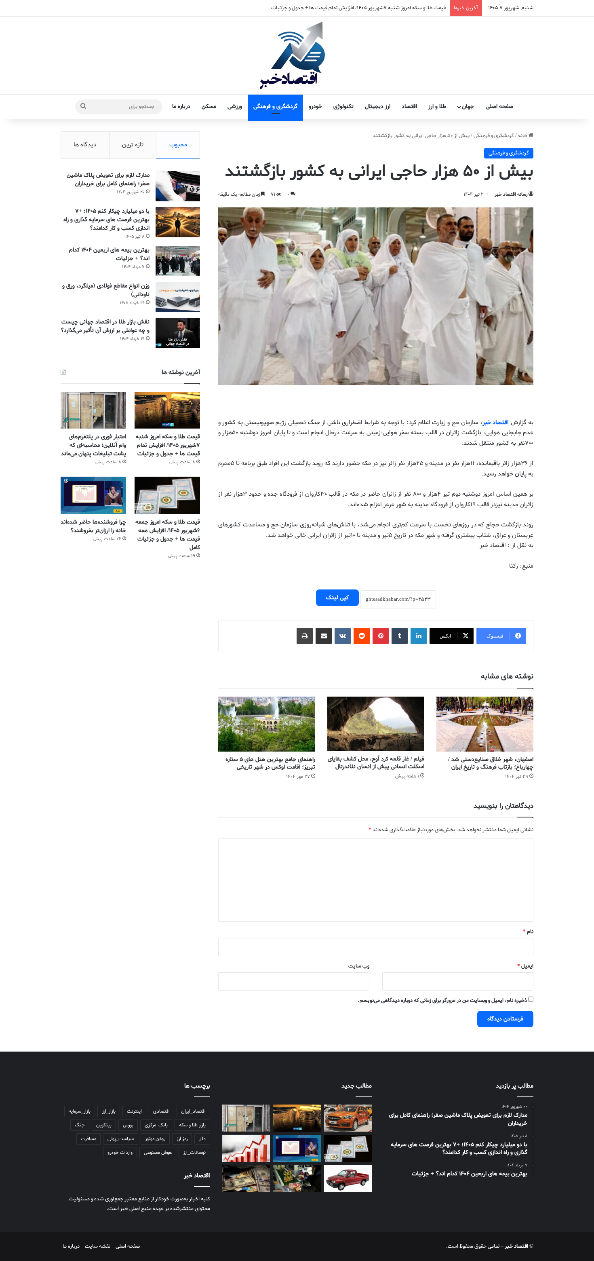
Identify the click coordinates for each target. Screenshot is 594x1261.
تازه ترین (132, 144)
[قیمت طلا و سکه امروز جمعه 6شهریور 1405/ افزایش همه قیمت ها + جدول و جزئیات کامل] (167, 495)
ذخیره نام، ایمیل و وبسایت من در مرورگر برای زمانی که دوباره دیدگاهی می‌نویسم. (442, 1000)
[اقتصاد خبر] (296, 55)
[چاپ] (305, 636)
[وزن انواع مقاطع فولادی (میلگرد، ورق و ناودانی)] (178, 297)
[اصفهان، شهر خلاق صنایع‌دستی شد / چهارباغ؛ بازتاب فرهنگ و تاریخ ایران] (484, 724)
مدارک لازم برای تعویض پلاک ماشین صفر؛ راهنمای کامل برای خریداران (108, 179)
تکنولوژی (343, 106)
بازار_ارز (109, 1111)
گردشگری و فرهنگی (275, 106)
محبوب (178, 144)
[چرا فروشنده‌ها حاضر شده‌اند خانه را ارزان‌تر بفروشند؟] (93, 495)
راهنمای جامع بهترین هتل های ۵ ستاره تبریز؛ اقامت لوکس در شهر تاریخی (270, 763)
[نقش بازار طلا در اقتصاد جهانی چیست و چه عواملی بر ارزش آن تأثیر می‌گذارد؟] (178, 333)
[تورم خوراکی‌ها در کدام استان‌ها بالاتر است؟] (246, 1148)
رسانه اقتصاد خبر (511, 194)
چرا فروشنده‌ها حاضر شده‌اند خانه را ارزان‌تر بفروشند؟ (93, 526)
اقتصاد (409, 106)
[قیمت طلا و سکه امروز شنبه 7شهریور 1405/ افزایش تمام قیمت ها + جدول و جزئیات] (167, 410)
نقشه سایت (97, 1246)
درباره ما (181, 106)
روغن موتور (155, 1139)
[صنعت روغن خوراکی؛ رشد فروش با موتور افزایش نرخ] (297, 1178)
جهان (468, 106)
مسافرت (88, 1139)
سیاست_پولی (120, 1139)
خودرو (315, 106)
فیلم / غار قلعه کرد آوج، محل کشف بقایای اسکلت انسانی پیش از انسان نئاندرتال (376, 763)
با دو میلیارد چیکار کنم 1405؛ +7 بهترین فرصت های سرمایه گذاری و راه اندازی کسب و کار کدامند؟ (106, 219)
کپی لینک (337, 598)
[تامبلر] (400, 636)
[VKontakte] (343, 636)
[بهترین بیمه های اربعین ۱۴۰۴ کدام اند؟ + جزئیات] (178, 261)
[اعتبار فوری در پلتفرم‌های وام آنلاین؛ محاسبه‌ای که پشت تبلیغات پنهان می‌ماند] (93, 410)
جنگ (80, 1125)
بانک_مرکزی (156, 1125)
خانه (523, 135)
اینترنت (134, 1111)
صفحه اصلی (499, 106)
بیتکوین (104, 1125)
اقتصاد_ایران (193, 1111)
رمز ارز (182, 1139)
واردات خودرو (120, 1152)
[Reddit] (362, 636)
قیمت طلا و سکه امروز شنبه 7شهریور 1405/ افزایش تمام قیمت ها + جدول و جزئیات (168, 445)
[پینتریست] (381, 636)
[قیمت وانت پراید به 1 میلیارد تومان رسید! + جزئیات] (348, 1178)
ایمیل (525, 966)
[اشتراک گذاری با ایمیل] (324, 636)
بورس (128, 1125)
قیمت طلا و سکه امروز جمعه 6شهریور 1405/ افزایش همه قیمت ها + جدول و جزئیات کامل (167, 535)
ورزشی (234, 106)
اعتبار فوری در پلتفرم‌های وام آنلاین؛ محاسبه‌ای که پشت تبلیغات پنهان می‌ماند (93, 445)
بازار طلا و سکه (192, 1125)
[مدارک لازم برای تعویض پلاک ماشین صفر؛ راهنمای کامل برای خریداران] (178, 186)
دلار (202, 1139)
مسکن (209, 106)
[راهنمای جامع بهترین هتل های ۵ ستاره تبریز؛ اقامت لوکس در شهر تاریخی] (266, 724)
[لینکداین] (419, 636)
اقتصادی (161, 1111)
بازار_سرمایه (80, 1111)
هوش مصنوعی (158, 1152)
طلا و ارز (437, 106)
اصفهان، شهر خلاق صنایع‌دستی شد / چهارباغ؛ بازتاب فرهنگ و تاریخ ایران (490, 763)
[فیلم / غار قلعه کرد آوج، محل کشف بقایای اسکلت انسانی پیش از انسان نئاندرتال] (375, 724)
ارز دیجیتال (377, 106)
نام (528, 932)
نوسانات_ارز (194, 1152)
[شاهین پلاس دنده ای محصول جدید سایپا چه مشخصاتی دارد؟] (348, 1118)
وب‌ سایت (358, 966)
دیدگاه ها (85, 144)
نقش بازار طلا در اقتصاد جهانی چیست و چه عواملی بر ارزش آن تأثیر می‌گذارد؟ (105, 326)
